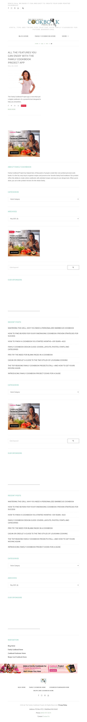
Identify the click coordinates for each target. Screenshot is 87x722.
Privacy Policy (62, 705)
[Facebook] (8, 8)
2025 (42, 43)
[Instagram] (11, 8)
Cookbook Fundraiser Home (17, 653)
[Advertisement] (24, 298)
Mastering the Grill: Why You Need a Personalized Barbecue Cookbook (41, 328)
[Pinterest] (14, 8)
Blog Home (23, 36)
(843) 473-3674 (46, 713)
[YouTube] (18, 8)
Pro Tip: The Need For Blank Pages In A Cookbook (30, 355)
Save (24, 105)
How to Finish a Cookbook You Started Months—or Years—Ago (37, 341)
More (64, 36)
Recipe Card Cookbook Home (17, 657)
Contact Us (46, 716)
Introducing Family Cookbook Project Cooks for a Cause (34, 373)
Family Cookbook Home (45, 36)
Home (36, 43)
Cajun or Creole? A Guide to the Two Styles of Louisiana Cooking (38, 360)
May (47, 43)
